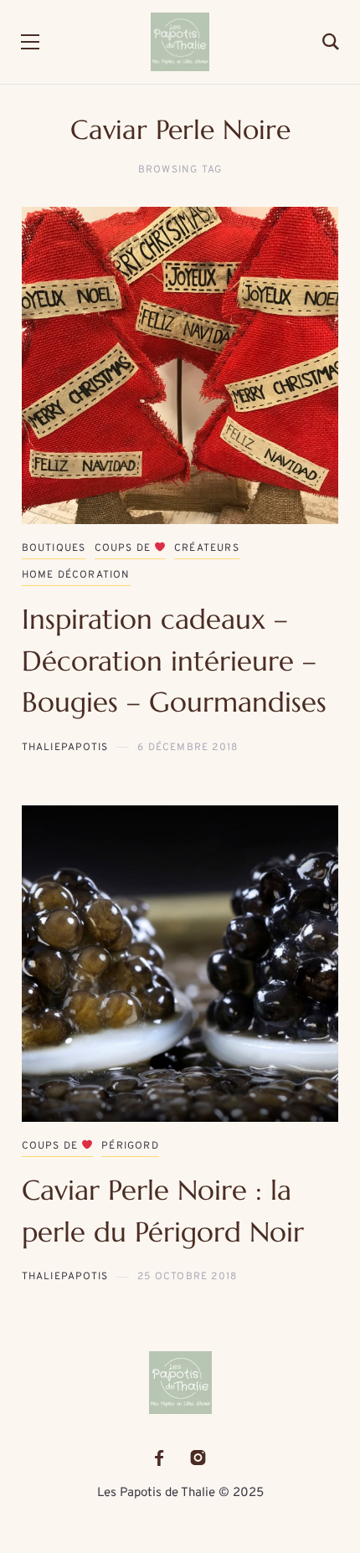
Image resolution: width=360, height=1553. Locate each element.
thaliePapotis (65, 747)
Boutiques (54, 548)
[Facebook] (159, 1458)
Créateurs (206, 548)
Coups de (125, 548)
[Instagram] (198, 1458)
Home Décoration (76, 575)
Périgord (130, 1146)
